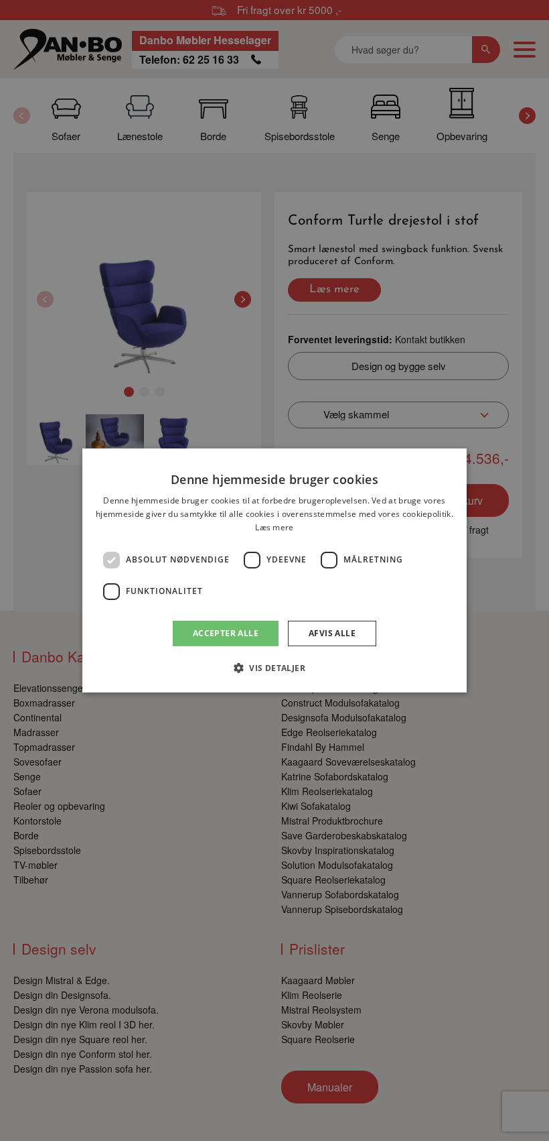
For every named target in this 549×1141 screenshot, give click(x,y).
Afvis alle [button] (332, 633)
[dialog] (274, 570)
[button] (274, 668)
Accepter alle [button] (225, 633)
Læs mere (274, 527)
